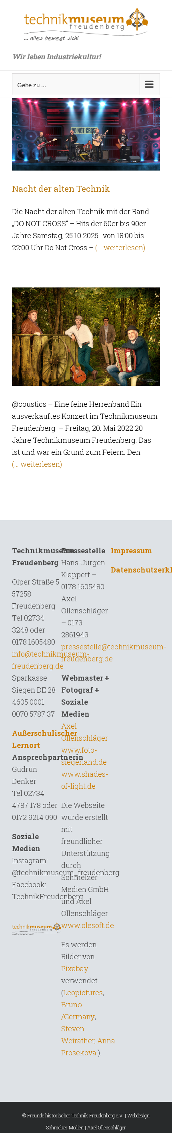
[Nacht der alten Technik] (86, 133)
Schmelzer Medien (65, 1127)
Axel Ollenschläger (106, 1127)
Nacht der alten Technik (61, 188)
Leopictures (83, 992)
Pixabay (74, 968)
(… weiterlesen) (120, 247)
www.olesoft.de (87, 925)
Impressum (131, 550)
